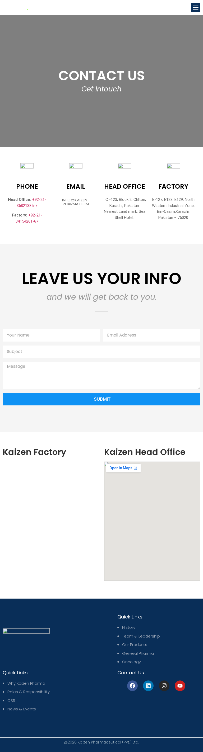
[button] (195, 7)
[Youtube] (180, 685)
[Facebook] (132, 685)
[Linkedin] (148, 685)
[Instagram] (164, 685)
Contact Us (130, 672)
